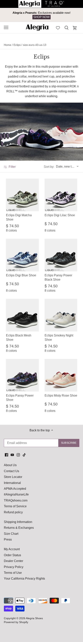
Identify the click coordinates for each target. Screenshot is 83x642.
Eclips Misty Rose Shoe (61, 395)
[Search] (66, 27)
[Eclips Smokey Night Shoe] (61, 315)
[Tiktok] (24, 455)
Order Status (12, 555)
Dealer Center (13, 561)
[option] (41, 15)
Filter (12, 166)
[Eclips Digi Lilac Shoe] (61, 195)
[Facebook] (6, 455)
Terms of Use (13, 572)
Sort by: (49, 166)
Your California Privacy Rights (24, 578)
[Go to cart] (75, 28)
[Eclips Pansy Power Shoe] (22, 375)
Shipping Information (18, 522)
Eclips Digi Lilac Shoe (60, 215)
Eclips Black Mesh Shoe (18, 337)
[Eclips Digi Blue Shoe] (22, 255)
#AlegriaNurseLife (16, 494)
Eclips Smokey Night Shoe (59, 337)
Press (8, 539)
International (12, 482)
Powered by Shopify (16, 622)
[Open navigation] (6, 27)
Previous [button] (11, 15)
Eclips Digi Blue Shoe (21, 275)
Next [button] (71, 15)
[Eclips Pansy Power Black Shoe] (61, 255)
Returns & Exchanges (19, 527)
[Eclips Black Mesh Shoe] (22, 315)
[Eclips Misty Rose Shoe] (61, 375)
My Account (12, 549)
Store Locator (13, 477)
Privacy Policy (13, 567)
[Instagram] (18, 455)
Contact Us (11, 471)
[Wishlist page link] (58, 27)
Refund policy (13, 512)
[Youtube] (12, 455)
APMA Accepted (15, 488)
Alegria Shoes (34, 618)
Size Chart (11, 533)
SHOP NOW (41, 17)
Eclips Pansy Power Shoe (20, 397)
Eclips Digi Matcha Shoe (19, 217)
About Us (10, 465)
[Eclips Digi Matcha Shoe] (22, 195)
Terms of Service (15, 506)
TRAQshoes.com (15, 500)
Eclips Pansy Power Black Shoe (58, 277)
